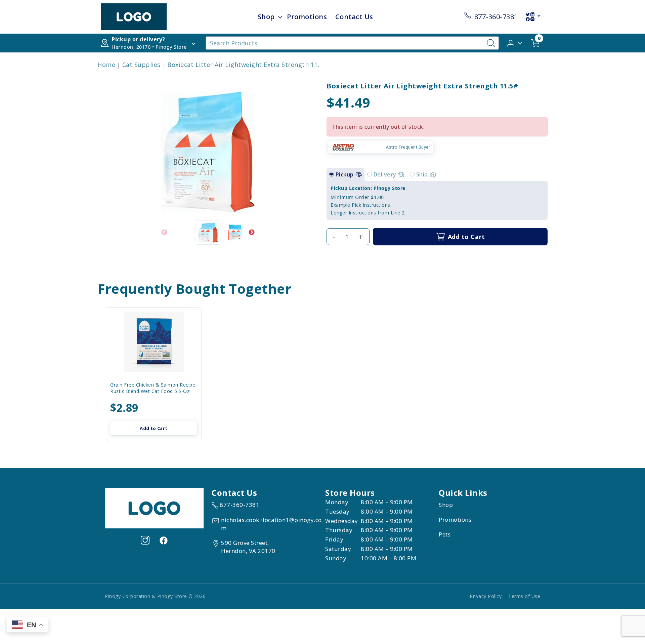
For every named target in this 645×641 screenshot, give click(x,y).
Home (106, 65)
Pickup (345, 174)
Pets (444, 534)
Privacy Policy (486, 596)
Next (251, 232)
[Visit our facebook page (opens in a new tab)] (163, 540)
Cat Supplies (141, 65)
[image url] (134, 16)
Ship (423, 174)
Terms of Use (524, 596)
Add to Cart (153, 428)
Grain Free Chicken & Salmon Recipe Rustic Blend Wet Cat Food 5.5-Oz (152, 388)
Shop (266, 16)
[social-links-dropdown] (532, 17)
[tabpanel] (437, 200)
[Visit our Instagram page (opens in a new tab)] (145, 540)
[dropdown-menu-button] (280, 17)
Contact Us (354, 16)
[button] (515, 42)
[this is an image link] (154, 508)
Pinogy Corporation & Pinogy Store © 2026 (155, 596)
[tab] (331, 174)
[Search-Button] (491, 43)
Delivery (386, 174)
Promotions (307, 16)
